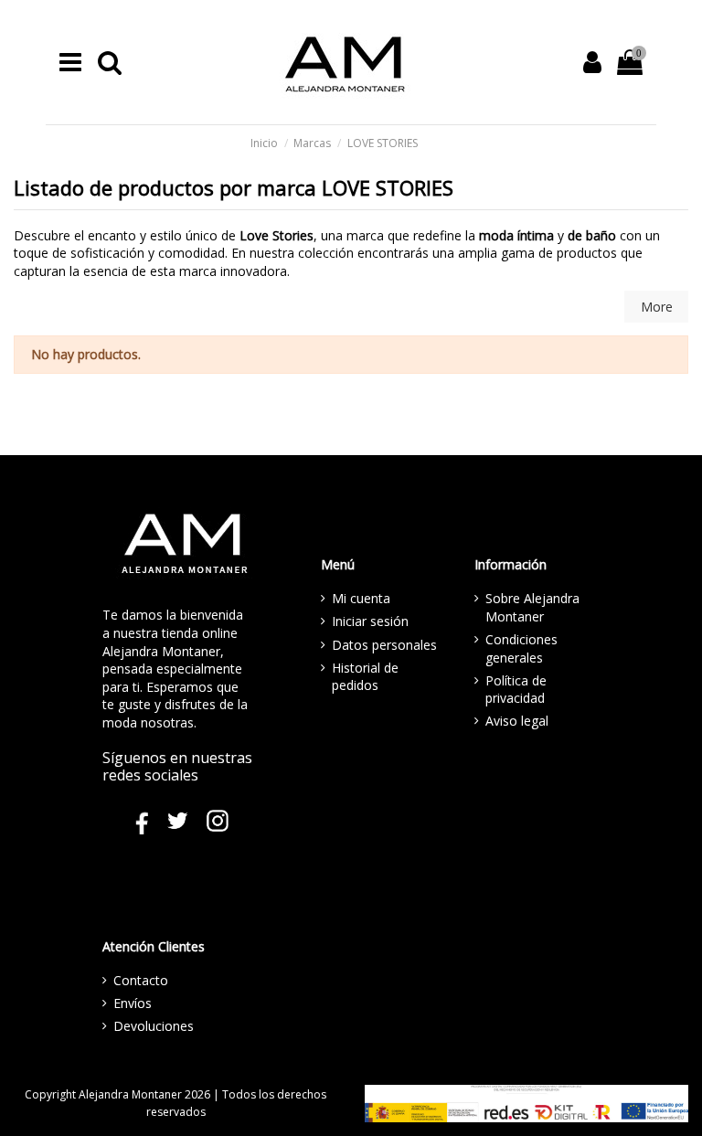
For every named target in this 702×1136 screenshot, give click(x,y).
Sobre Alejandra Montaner (532, 607)
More (657, 306)
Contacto (140, 980)
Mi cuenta (361, 598)
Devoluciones (153, 1026)
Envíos (132, 1003)
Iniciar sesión (370, 621)
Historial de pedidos (365, 677)
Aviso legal (516, 720)
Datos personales (384, 644)
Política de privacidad (516, 689)
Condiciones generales (521, 648)
